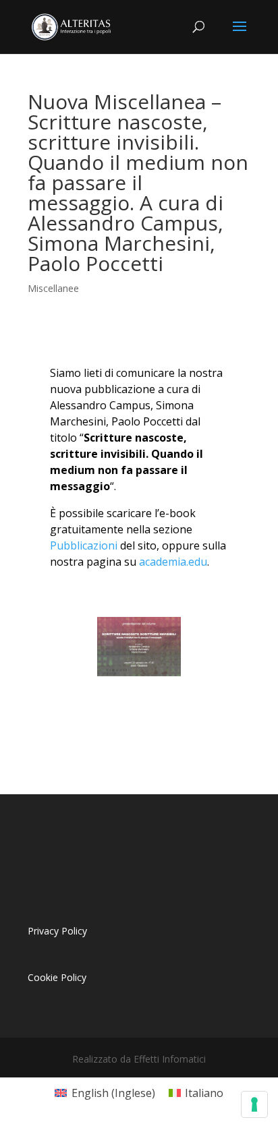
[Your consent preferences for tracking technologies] (254, 1104)
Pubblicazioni (83, 545)
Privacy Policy (57, 930)
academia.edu (173, 561)
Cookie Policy (57, 977)
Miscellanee (53, 288)
